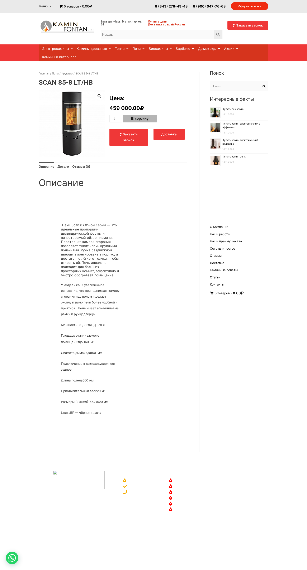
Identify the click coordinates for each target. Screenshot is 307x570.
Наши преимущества (226, 241)
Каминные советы (224, 270)
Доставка (155, 24)
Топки (120, 49)
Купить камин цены (234, 156)
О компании (138, 481)
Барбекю (183, 49)
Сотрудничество (222, 248)
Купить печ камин (233, 109)
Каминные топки (188, 498)
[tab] (46, 166)
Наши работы (220, 234)
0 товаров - (76, 6)
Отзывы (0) (81, 167)
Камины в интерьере (59, 57)
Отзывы (216, 256)
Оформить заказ (249, 6)
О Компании (219, 227)
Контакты (217, 284)
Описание (46, 167)
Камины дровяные (92, 49)
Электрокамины (55, 49)
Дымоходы (207, 49)
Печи (136, 49)
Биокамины (158, 49)
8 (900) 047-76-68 (209, 6)
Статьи (215, 277)
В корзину (139, 119)
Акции (229, 49)
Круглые (67, 73)
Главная (44, 73)
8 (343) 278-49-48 (171, 6)
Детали (63, 167)
